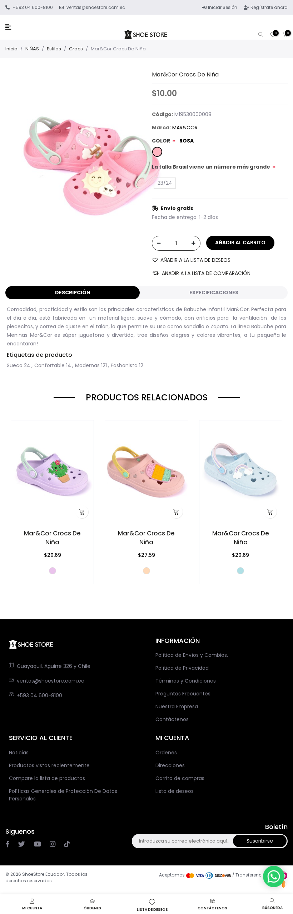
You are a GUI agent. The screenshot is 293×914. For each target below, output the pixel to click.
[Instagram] (37, 844)
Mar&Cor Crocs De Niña (52, 537)
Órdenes (166, 752)
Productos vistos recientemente (49, 765)
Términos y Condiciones (185, 680)
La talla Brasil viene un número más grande (211, 166)
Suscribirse (260, 840)
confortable (49, 365)
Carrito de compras (179, 778)
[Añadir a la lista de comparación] (19, 439)
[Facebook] (7, 844)
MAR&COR (185, 127)
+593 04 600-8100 (39, 695)
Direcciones (170, 765)
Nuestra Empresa (176, 706)
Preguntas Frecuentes (182, 693)
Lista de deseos (174, 791)
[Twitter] (21, 844)
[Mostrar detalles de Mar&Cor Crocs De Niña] (52, 472)
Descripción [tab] (72, 292)
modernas (87, 365)
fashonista (124, 365)
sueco (15, 365)
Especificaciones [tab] (213, 292)
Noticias (19, 752)
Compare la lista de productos (47, 778)
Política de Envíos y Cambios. (191, 655)
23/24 (165, 182)
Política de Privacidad (182, 667)
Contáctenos (172, 719)
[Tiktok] (67, 844)
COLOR (161, 140)
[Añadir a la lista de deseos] (19, 429)
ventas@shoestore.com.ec (50, 680)
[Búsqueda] (260, 35)
